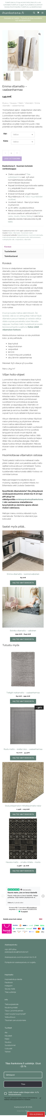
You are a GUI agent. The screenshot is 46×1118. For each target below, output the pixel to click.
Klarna (23, 216)
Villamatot (29, 103)
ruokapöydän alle (8, 239)
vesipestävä (19, 239)
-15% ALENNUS (36, 1114)
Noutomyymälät (11, 1008)
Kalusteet (8, 1036)
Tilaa (23, 1084)
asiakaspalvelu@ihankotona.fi (16, 952)
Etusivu (5, 103)
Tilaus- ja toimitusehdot (14, 1011)
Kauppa (13, 103)
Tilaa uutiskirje (10, 992)
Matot (21, 103)
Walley (29, 216)
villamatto (27, 239)
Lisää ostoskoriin (12, 159)
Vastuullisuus (10, 1017)
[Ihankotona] (13, 13)
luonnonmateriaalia (36, 235)
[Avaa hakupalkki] (34, 13)
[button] (40, 34)
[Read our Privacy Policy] (40, 1098)
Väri (5, 134)
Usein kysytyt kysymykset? (15, 1014)
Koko (5, 141)
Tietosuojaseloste (11, 1004)
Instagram (9, 986)
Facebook (9, 982)
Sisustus (8, 1042)
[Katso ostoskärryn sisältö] (38, 13)
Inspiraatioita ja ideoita (13, 979)
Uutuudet (8, 1049)
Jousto (17, 216)
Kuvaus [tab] (7, 247)
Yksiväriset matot (27, 233)
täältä (10, 222)
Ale (6, 1032)
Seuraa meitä (10, 989)
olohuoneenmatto (23, 237)
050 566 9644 (10, 949)
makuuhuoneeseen (9, 237)
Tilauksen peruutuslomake (15, 1020)
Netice (27, 1111)
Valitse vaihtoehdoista (23, 583)
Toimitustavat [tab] (11, 256)
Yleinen (8, 1052)
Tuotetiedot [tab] (10, 251)
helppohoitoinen (23, 235)
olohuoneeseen (35, 237)
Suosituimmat (10, 1045)
